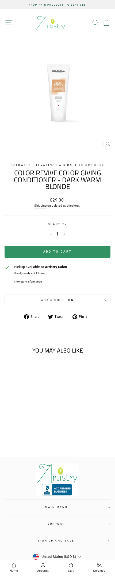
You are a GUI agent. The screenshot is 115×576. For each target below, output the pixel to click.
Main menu (56, 507)
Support (56, 523)
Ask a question (57, 300)
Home (14, 571)
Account (43, 571)
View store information (28, 281)
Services (99, 571)
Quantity (57, 224)
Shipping (40, 205)
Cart (71, 571)
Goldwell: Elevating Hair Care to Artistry (57, 165)
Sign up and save (56, 540)
